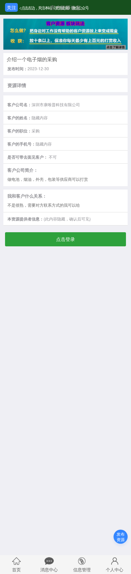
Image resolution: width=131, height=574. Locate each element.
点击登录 (65, 239)
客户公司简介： (22, 170)
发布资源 (121, 536)
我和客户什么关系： (27, 196)
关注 (11, 7)
